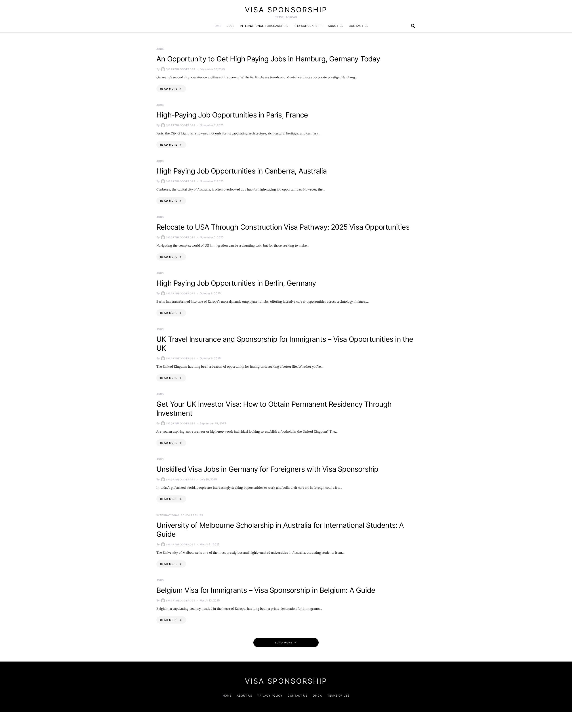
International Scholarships (264, 25)
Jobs (231, 25)
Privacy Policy (270, 695)
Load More (283, 642)
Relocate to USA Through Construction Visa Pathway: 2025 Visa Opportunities (283, 227)
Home (216, 25)
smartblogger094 (181, 69)
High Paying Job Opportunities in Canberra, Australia (241, 171)
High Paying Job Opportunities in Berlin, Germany (236, 283)
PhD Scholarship (308, 25)
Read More (168, 88)
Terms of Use (338, 695)
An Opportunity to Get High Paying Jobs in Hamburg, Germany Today (268, 58)
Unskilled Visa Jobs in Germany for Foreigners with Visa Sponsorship (267, 469)
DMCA (317, 695)
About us (335, 25)
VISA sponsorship (286, 9)
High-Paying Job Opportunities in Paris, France (232, 115)
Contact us (358, 25)
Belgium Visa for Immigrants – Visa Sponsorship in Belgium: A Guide (265, 590)
